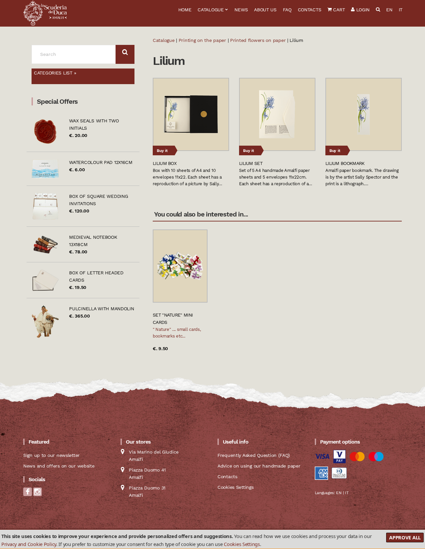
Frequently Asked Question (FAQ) (253, 455)
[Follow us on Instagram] (37, 493)
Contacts (309, 9)
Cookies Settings (242, 543)
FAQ (287, 9)
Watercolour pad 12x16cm (100, 162)
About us (265, 9)
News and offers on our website (59, 466)
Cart (338, 9)
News (241, 9)
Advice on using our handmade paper (258, 466)
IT (400, 9)
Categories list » (55, 72)
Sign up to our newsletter (51, 455)
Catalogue (210, 9)
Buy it (162, 150)
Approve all (405, 537)
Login (362, 9)
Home (185, 9)
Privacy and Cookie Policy (28, 543)
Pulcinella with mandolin (101, 308)
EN (389, 9)
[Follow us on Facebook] (27, 493)
